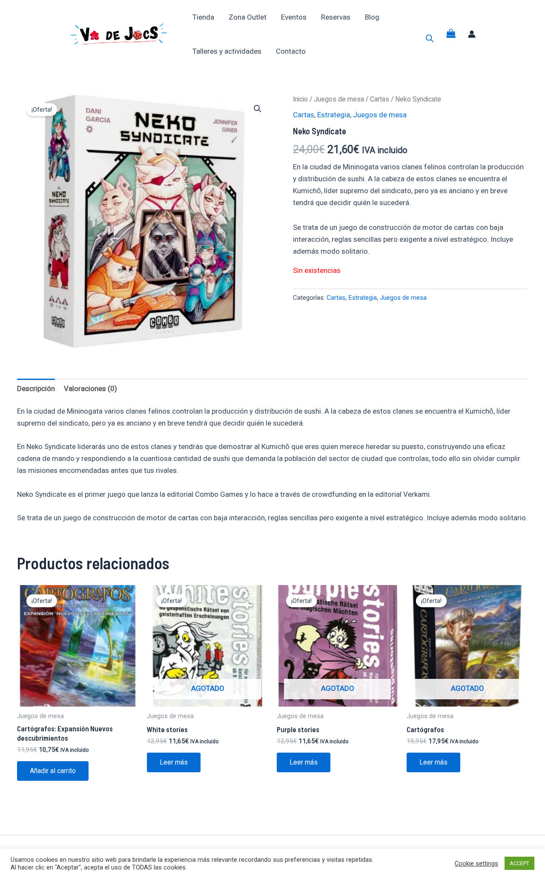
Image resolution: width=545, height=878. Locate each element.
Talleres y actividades (226, 51)
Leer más (174, 762)
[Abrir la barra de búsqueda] (429, 38)
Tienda (203, 17)
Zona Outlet (248, 17)
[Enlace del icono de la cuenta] (472, 34)
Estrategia (333, 114)
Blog (372, 17)
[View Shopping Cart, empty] (450, 34)
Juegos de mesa (339, 99)
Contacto (291, 51)
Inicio (300, 99)
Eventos (294, 17)
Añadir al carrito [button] (53, 771)
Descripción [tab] (36, 388)
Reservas (335, 17)
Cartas (379, 99)
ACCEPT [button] (519, 863)
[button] (257, 108)
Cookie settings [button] (476, 863)
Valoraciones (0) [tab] (90, 388)
